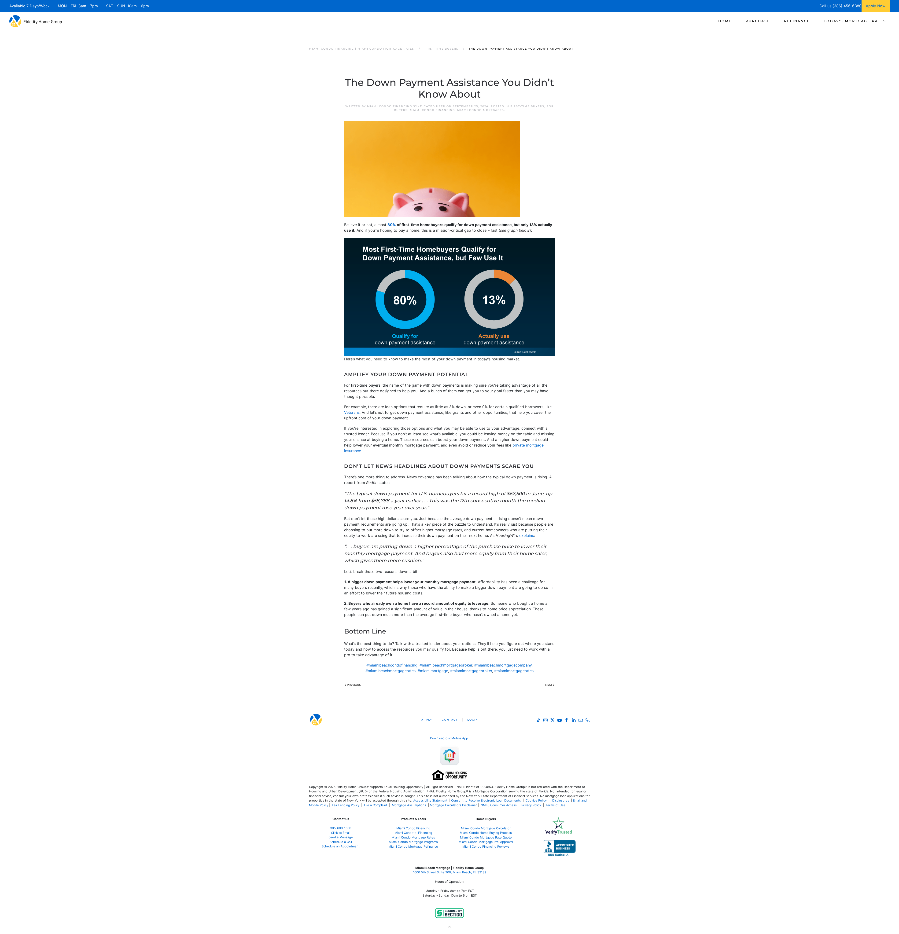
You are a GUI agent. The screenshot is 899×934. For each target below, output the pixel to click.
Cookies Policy (537, 800)
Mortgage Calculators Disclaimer (453, 805)
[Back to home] (35, 21)
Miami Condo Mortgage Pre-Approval (486, 842)
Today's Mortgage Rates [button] (855, 21)
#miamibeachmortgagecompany (503, 665)
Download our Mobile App (449, 738)
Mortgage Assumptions (409, 805)
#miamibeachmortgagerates (390, 670)
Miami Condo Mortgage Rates (413, 837)
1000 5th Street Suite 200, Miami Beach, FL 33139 (449, 872)
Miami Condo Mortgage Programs (413, 842)
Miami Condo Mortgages (480, 110)
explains (526, 535)
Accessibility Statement (430, 800)
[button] (449, 927)
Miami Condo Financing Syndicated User (406, 106)
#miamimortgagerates (514, 670)
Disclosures (560, 800)
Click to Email (340, 833)
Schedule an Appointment (341, 846)
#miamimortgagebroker (471, 670)
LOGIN (472, 719)
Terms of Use (556, 805)
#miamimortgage (433, 670)
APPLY (426, 719)
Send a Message (340, 837)
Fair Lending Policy (345, 805)
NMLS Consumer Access (499, 805)
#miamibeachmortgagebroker (446, 665)
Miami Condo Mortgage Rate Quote (486, 837)
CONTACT (450, 719)
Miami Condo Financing (432, 110)
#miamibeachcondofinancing (391, 665)
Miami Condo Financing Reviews (485, 846)
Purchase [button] (758, 21)
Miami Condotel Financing (413, 833)
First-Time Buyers (527, 106)
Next (548, 684)
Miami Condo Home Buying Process (486, 833)
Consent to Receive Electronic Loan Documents (486, 800)
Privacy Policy (531, 805)
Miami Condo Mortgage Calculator (486, 828)
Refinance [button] (797, 21)
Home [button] (725, 21)
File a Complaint (376, 805)
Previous (354, 684)
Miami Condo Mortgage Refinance (413, 846)
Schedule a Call (341, 842)
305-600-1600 (340, 828)
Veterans (352, 412)
